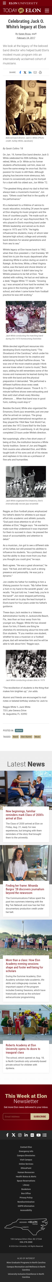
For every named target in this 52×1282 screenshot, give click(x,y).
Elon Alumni (26, 736)
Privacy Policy (26, 1197)
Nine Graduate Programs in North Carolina (26, 1262)
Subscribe (40, 1116)
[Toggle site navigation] (46, 10)
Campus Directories (26, 1155)
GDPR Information (26, 1206)
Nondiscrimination (26, 1201)
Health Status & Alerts (26, 1176)
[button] (4, 3)
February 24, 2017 (26, 37)
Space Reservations (26, 1180)
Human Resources (26, 1172)
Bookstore (26, 1189)
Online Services (26, 1163)
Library (26, 1185)
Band (15, 736)
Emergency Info (26, 1151)
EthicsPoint (26, 1168)
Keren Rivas (25, 33)
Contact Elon (26, 1147)
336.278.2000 (26, 1242)
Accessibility (26, 1210)
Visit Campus (26, 1159)
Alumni (19, 730)
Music (37, 736)
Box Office (26, 1193)
